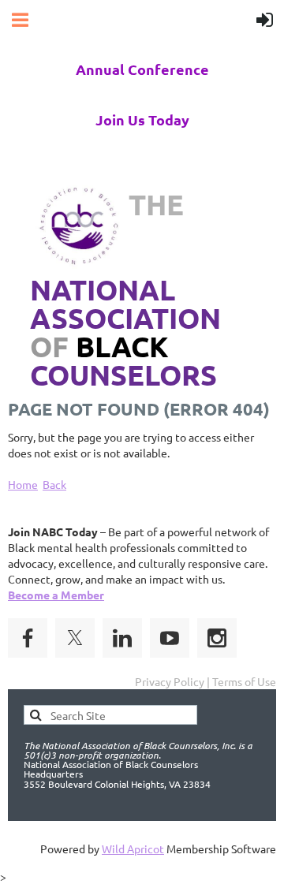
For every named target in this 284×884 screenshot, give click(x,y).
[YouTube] (169, 638)
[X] (75, 638)
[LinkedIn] (122, 638)
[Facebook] (27, 638)
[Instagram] (217, 638)
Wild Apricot (133, 848)
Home (23, 484)
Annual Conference (142, 69)
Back (54, 484)
